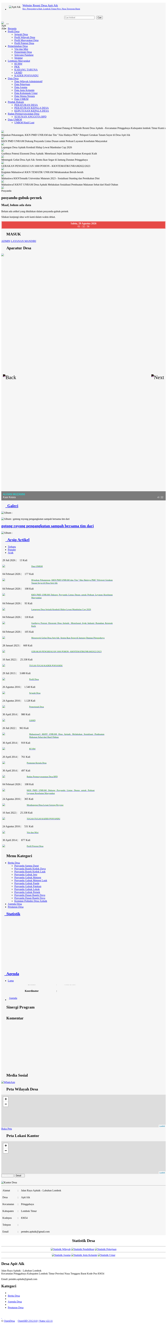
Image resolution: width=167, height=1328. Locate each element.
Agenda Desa (15, 904)
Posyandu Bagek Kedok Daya (30, 868)
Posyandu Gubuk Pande (26, 883)
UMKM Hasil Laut (24, 122)
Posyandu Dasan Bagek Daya (29, 895)
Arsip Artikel (17, 540)
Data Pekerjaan (22, 84)
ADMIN (5, 241)
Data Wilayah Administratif (28, 81)
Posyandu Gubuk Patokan (27, 886)
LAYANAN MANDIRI (23, 241)
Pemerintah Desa (23, 52)
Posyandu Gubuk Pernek (27, 892)
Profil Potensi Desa (24, 43)
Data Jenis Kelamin (24, 90)
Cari (99, 17)
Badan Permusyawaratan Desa (23, 113)
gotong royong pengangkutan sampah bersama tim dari (47, 526)
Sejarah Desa (21, 34)
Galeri (11, 506)
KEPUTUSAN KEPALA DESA (31, 110)
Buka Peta (6, 1128)
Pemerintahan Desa (18, 46)
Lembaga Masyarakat (19, 60)
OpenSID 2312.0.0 (28, 1321)
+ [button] (6, 1099)
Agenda (11, 974)
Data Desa (13, 78)
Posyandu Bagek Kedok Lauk (30, 871)
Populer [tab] (12, 549)
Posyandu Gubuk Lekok (27, 889)
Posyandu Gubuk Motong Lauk (30, 880)
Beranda (12, 28)
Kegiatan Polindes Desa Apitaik (30, 901)
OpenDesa (9, 1321)
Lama (11, 980)
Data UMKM (21, 99)
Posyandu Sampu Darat (26, 865)
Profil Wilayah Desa (24, 37)
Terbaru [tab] (12, 546)
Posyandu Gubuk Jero (25, 874)
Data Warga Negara (24, 96)
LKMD (18, 72)
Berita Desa (14, 862)
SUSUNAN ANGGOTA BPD (30, 116)
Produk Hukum (16, 102)
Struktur (18, 57)
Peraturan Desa (15, 906)
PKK (17, 66)
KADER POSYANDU (26, 75)
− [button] (6, 1104)
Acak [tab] (10, 552)
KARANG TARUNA (26, 69)
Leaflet (162, 1126)
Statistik (12, 914)
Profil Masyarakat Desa (26, 40)
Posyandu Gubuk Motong (27, 877)
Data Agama (20, 87)
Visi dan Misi (21, 49)
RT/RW (18, 63)
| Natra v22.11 (45, 1321)
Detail (18, 1175)
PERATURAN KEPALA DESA (31, 107)
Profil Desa (13, 31)
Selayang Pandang (23, 55)
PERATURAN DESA (26, 105)
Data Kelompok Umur (26, 93)
